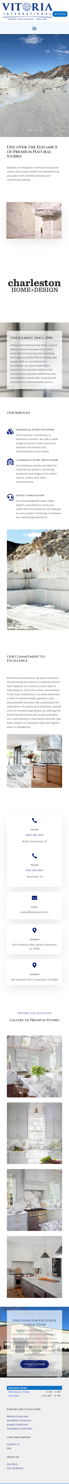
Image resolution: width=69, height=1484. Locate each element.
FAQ (9, 1448)
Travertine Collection (19, 1428)
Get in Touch (60, 14)
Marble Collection (17, 1416)
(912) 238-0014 (34, 870)
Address (34, 939)
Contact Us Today (34, 1364)
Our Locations (15, 1468)
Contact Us (13, 1444)
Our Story (12, 1464)
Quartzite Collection (19, 1420)
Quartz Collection (17, 1424)
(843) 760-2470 (34, 835)
